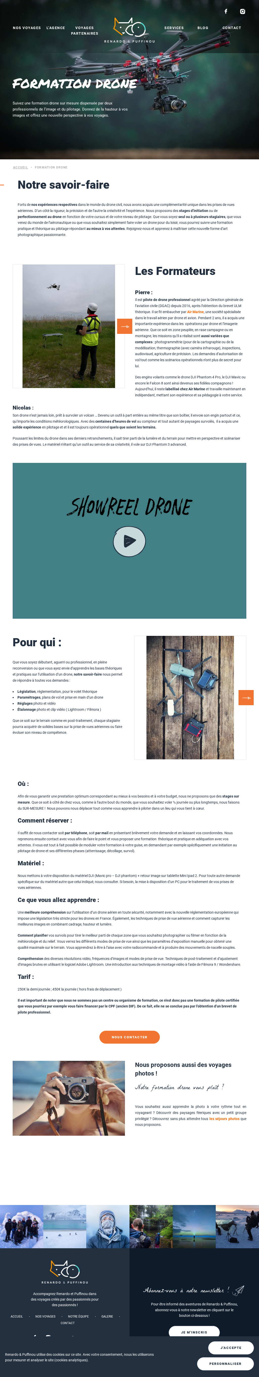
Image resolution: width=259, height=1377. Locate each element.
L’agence (56, 28)
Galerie (107, 1316)
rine (201, 312)
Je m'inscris (194, 1332)
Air (189, 312)
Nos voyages (27, 28)
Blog (203, 28)
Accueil (20, 167)
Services (174, 28)
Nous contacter (129, 1037)
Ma (195, 312)
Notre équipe (78, 1316)
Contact (232, 28)
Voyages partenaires (85, 30)
